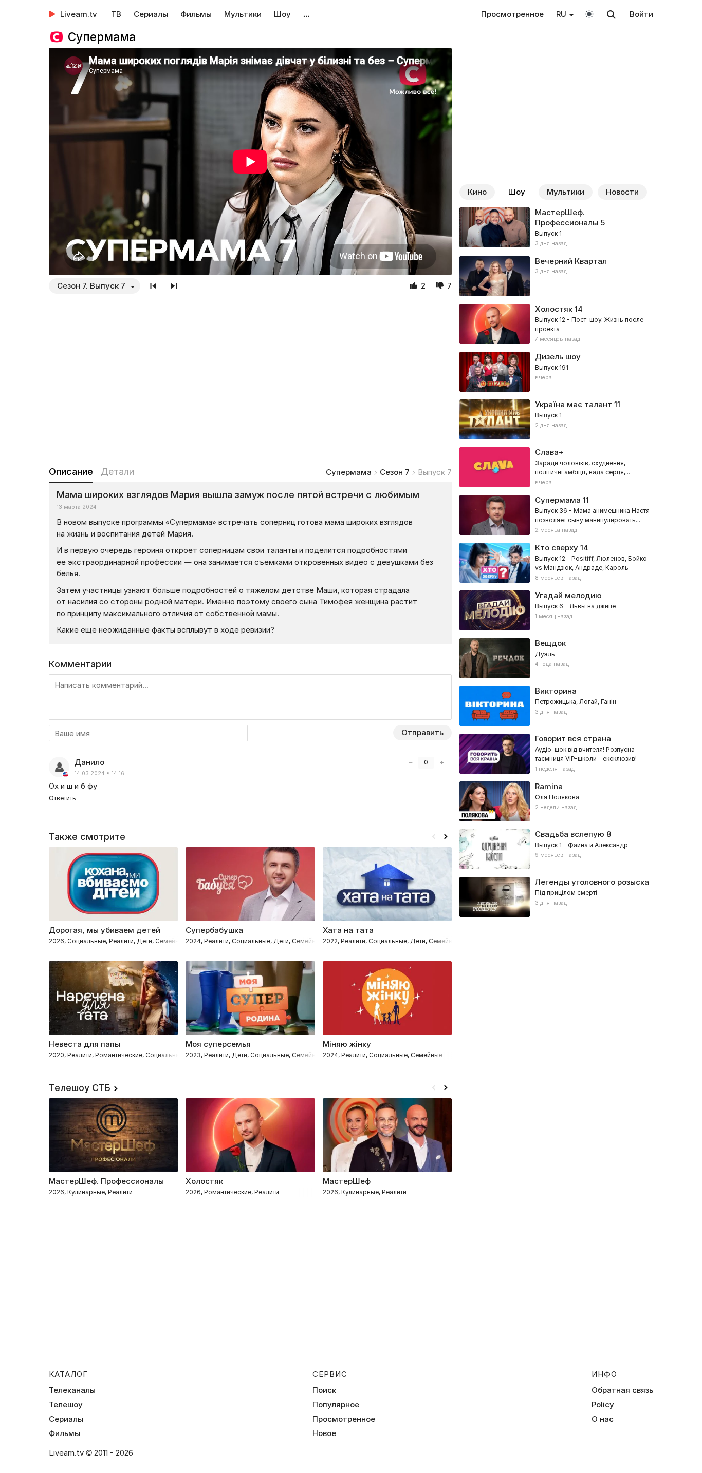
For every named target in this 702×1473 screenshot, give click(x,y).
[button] (445, 837)
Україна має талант (573, 404)
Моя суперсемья (218, 1044)
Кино (477, 192)
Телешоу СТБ (79, 1087)
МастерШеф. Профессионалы (566, 217)
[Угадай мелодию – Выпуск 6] (556, 610)
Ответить (62, 798)
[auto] (589, 13)
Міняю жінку (347, 1044)
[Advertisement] (250, 379)
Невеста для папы (84, 1044)
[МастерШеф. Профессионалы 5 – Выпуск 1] (556, 227)
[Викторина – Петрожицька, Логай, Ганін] (556, 706)
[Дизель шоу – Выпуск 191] (556, 372)
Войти (641, 14)
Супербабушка (214, 930)
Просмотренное (512, 14)
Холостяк (553, 309)
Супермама (349, 472)
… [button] (306, 14)
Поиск (324, 1390)
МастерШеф (347, 1181)
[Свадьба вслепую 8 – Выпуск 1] (556, 849)
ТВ (116, 14)
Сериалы (151, 14)
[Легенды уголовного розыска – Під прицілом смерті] (556, 897)
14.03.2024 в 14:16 (99, 773)
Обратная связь (622, 1390)
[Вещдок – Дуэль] (556, 658)
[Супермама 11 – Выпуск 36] (556, 515)
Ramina (549, 786)
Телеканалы (72, 1390)
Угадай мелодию (568, 595)
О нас (603, 1419)
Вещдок (550, 643)
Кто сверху (556, 547)
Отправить (422, 732)
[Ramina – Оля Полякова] (556, 801)
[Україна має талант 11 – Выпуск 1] (556, 419)
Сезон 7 (395, 472)
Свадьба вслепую (569, 834)
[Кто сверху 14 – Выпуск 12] (556, 563)
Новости (622, 192)
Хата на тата (348, 930)
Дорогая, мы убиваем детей (104, 930)
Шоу (282, 14)
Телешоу (66, 1404)
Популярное (335, 1404)
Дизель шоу (558, 356)
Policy (603, 1404)
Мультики (243, 14)
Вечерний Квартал (571, 261)
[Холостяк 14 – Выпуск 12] (556, 324)
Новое (324, 1433)
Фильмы (196, 14)
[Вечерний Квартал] (556, 276)
